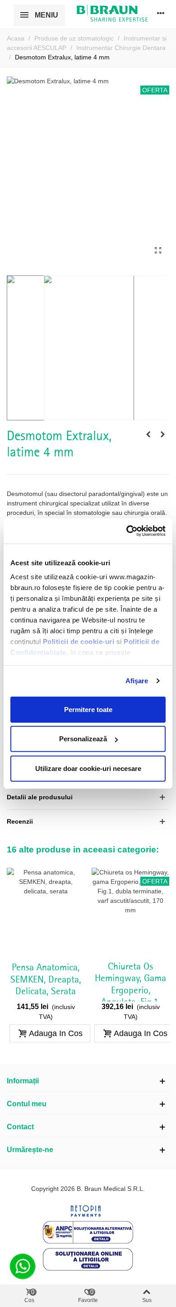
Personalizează (83, 739)
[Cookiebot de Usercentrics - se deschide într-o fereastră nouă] (127, 531)
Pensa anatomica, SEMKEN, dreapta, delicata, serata (45, 979)
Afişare (136, 681)
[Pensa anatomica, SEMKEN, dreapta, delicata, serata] (45, 912)
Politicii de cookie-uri (79, 641)
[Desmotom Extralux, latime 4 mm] (158, 250)
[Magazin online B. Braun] (112, 13)
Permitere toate (88, 709)
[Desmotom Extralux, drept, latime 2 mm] (162, 434)
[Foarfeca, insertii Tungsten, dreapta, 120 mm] (148, 434)
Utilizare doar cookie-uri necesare (88, 768)
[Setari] (160, 13)
